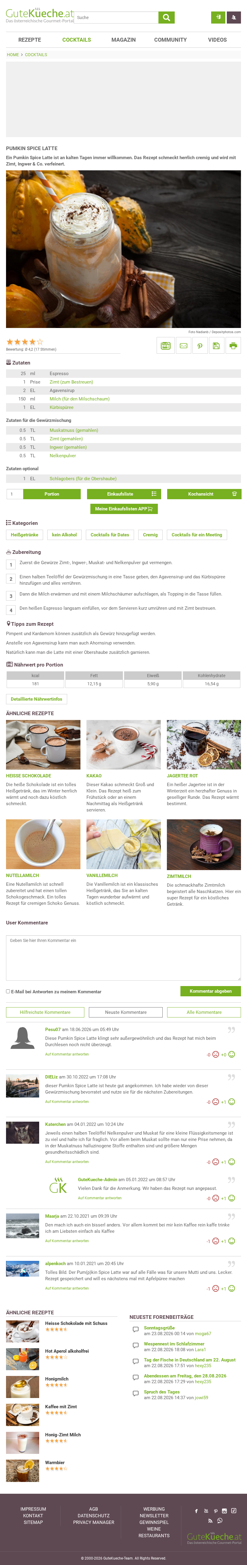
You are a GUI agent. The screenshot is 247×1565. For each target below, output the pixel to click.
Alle (204, 1012)
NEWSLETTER (154, 1515)
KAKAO (94, 776)
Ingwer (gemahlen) (68, 447)
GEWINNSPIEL (154, 1522)
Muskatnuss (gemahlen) (74, 430)
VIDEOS (217, 40)
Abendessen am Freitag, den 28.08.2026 (185, 1376)
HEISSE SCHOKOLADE (28, 776)
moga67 (203, 1333)
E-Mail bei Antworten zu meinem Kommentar (55, 992)
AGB (93, 1509)
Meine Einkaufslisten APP (121, 509)
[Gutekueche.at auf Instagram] (224, 1511)
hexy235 (203, 1365)
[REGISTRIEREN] (234, 17)
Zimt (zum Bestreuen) (71, 382)
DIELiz (51, 1077)
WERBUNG (154, 1509)
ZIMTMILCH (179, 876)
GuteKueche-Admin (97, 1179)
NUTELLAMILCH (22, 875)
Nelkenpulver (63, 455)
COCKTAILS (76, 40)
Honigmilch (56, 1379)
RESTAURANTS (154, 1535)
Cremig (150, 535)
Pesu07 (53, 1029)
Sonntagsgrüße (159, 1328)
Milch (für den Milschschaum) (80, 399)
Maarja (52, 1216)
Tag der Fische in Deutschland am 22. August (190, 1360)
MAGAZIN (123, 40)
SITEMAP (33, 1522)
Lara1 (200, 1349)
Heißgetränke (24, 535)
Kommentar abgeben (211, 991)
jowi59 (201, 1397)
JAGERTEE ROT (182, 776)
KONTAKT (33, 1515)
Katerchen (55, 1124)
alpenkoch (55, 1263)
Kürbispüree (61, 407)
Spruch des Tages (162, 1392)
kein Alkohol (64, 535)
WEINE (154, 1529)
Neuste (126, 1012)
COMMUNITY (170, 40)
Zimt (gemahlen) (66, 439)
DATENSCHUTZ (94, 1515)
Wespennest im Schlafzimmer (174, 1344)
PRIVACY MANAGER (93, 1522)
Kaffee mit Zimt (61, 1406)
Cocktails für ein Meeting (197, 535)
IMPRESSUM (33, 1509)
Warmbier (54, 1462)
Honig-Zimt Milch (63, 1435)
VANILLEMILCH (102, 875)
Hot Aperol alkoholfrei (67, 1351)
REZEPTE (29, 40)
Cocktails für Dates (110, 535)
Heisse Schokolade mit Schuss (76, 1323)
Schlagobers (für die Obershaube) (83, 478)
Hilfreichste (45, 1012)
